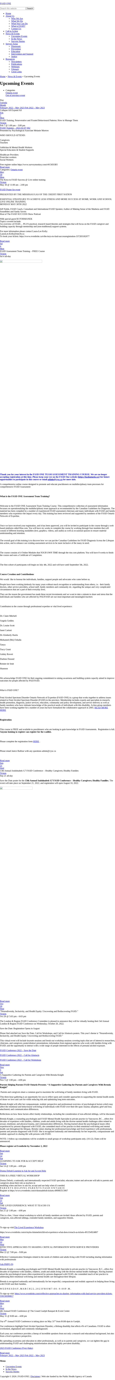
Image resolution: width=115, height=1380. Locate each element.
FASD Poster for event (10, 189)
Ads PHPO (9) (6, 1264)
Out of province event (15, 95)
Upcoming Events (14, 1366)
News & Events (15, 76)
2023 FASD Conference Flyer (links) (16, 1348)
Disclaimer (35, 1376)
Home (2, 76)
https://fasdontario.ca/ (88, 477)
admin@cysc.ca (55, 479)
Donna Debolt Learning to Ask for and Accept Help (23, 1171)
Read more (5, 167)
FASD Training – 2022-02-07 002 (15, 128)
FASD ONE (5, 3)
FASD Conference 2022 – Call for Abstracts (19, 1055)
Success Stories (12, 1371)
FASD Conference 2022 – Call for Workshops (20, 1060)
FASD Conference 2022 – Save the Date (18, 1050)
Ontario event (12, 93)
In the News (11, 1369)
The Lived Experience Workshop (29, 1227)
